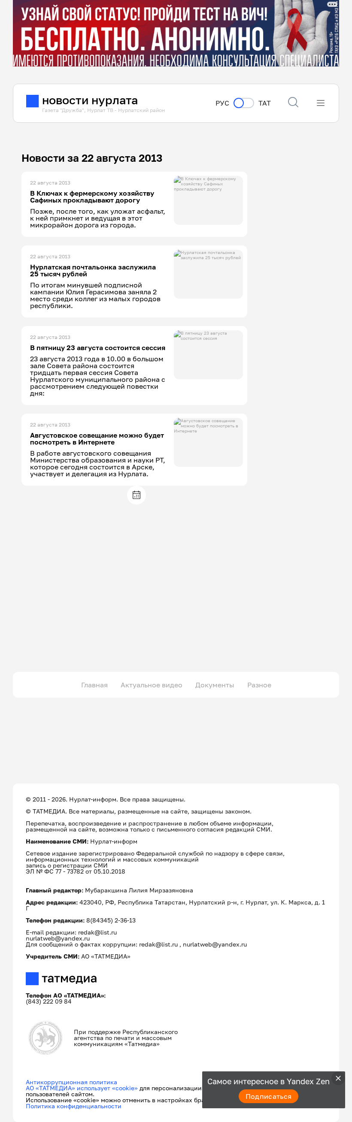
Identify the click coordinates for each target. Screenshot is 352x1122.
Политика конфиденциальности (73, 1106)
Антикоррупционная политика (71, 1082)
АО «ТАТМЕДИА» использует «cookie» (82, 1088)
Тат (264, 103)
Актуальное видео (151, 684)
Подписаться (269, 1096)
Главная (94, 684)
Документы (214, 684)
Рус (222, 103)
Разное (259, 684)
